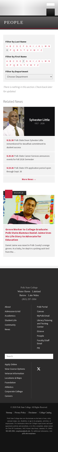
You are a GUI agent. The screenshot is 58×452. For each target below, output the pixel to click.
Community (10, 324)
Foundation (10, 382)
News (7, 329)
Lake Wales (33, 295)
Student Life (11, 320)
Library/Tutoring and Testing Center (44, 323)
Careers (9, 395)
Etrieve (40, 331)
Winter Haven (24, 291)
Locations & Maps (13, 377)
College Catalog (45, 412)
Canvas (40, 311)
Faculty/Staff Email (43, 342)
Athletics (9, 387)
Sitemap (9, 412)
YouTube (38, 373)
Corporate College (14, 391)
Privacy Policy (20, 412)
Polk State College (23, 8)
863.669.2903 (10, 431)
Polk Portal (42, 306)
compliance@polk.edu (23, 431)
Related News (13, 101)
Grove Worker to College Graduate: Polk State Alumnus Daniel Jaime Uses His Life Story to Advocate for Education (28, 234)
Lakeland (36, 291)
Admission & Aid (12, 311)
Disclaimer (33, 412)
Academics (10, 315)
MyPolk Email (43, 315)
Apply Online (11, 364)
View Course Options (15, 368)
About (8, 306)
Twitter (38, 369)
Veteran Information (14, 373)
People (14, 22)
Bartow (22, 295)
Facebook (38, 364)
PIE (38, 347)
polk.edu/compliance (28, 433)
